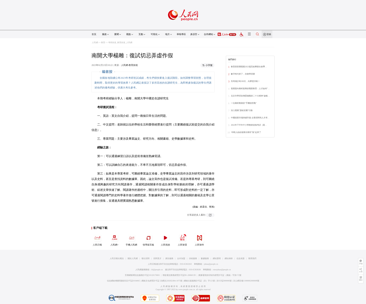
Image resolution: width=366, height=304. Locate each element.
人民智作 (199, 245)
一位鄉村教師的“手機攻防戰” (244, 103)
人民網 (95, 42)
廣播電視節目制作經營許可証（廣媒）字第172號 (219, 275)
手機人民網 (131, 245)
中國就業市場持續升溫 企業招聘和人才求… (250, 118)
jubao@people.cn (211, 264)
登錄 (268, 34)
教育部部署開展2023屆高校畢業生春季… (249, 67)
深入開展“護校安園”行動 (242, 110)
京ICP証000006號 (224, 281)
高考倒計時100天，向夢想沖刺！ (245, 81)
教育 (103, 42)
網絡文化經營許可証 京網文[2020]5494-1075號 (162, 281)
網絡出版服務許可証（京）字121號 (199, 281)
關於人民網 (133, 258)
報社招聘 (146, 258)
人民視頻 (165, 245)
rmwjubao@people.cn (222, 270)
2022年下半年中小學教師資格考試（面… (249, 125)
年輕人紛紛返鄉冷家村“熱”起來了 (246, 132)
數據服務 (205, 258)
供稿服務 (193, 258)
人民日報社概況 (117, 258)
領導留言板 (148, 245)
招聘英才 (157, 258)
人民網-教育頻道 (129, 65)
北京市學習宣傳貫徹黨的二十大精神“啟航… (250, 96)
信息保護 (240, 258)
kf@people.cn (157, 270)
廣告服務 (169, 258)
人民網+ (114, 245)
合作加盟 (181, 258)
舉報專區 (181, 34)
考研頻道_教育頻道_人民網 (120, 42)
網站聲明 (217, 258)
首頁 (94, 34)
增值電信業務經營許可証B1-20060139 (179, 275)
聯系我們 (252, 258)
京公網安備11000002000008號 (246, 281)
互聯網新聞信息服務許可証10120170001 (142, 275)
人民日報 (97, 245)
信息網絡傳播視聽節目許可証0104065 (123, 281)
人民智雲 (182, 245)
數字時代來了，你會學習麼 (243, 74)
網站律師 (229, 258)
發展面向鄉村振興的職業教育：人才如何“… (250, 88)
